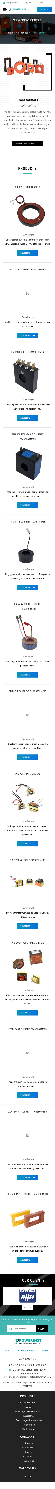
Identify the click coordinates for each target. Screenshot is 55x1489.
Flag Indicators (28, 1429)
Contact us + (45, 9)
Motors (29, 1407)
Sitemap (45, 1351)
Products (23, 32)
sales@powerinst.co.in (40, 1377)
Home (11, 32)
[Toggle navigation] (5, 9)
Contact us (32, 1351)
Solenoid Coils (28, 1402)
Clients (29, 1456)
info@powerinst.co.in (15, 2)
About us (9, 1351)
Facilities (29, 1447)
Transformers (39, 32)
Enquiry (20, 1351)
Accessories (28, 1416)
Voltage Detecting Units (29, 1411)
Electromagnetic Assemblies (29, 1420)
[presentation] (25, 1307)
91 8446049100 (35, 2)
